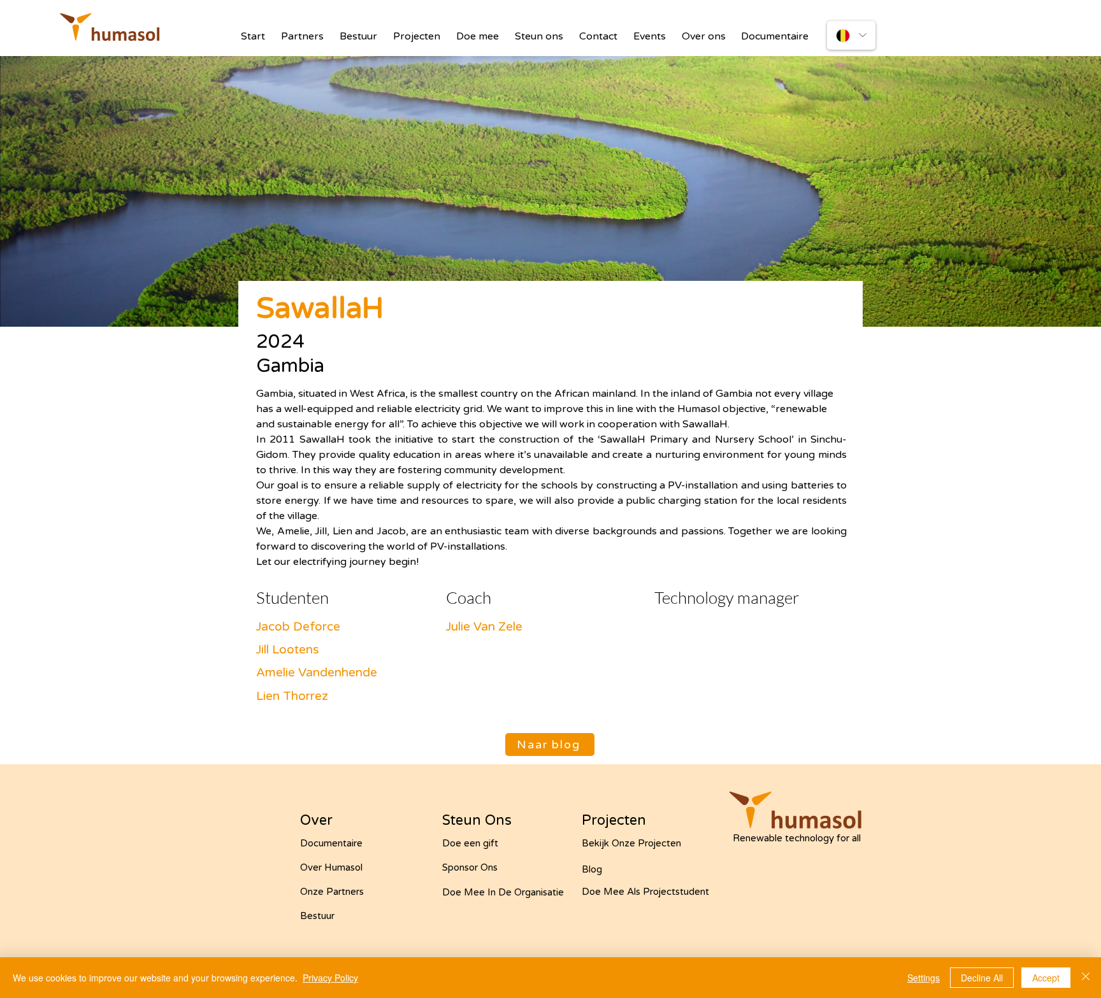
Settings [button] (923, 977)
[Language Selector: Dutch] (851, 35)
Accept (1046, 977)
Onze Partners (332, 891)
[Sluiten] (1085, 977)
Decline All (982, 977)
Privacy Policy (330, 977)
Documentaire (331, 843)
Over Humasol (331, 867)
